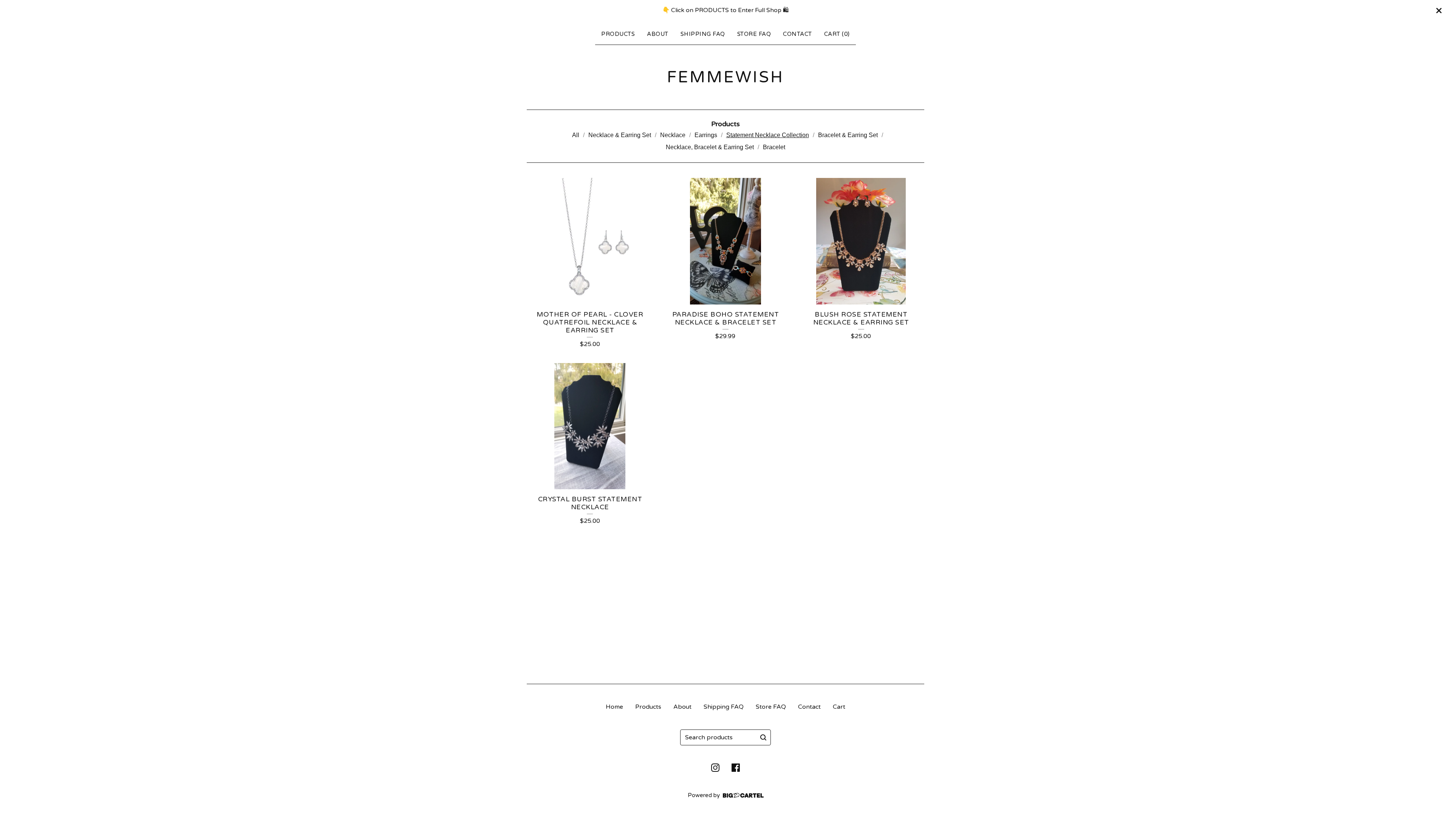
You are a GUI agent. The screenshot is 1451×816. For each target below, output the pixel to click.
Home (614, 707)
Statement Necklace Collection (767, 135)
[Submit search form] (763, 737)
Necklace (672, 135)
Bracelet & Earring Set (848, 135)
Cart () (837, 34)
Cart (839, 707)
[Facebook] (736, 767)
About (657, 34)
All (575, 135)
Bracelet (774, 147)
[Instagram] (715, 767)
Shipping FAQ (703, 34)
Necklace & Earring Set (619, 135)
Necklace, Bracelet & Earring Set (710, 147)
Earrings (706, 135)
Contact (797, 34)
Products (618, 34)
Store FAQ (754, 34)
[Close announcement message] (1439, 11)
